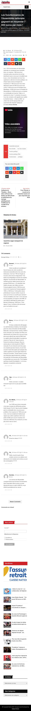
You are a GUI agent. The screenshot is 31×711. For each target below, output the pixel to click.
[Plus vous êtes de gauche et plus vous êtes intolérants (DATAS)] (7, 641)
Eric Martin (12, 399)
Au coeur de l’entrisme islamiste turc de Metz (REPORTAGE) (18, 665)
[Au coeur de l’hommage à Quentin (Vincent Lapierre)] (7, 616)
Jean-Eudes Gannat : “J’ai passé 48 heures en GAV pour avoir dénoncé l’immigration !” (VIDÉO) (19, 598)
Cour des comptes (21, 148)
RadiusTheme (15, 709)
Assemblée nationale (14, 146)
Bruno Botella (12, 148)
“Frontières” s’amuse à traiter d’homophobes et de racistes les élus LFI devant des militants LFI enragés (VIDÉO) (19, 648)
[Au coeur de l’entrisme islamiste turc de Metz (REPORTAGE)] (7, 666)
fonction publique (13, 151)
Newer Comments (15, 501)
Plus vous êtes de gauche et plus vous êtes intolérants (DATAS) (19, 640)
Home (3, 28)
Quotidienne (8, 537)
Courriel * (6, 528)
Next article (26, 188)
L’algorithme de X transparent (13, 240)
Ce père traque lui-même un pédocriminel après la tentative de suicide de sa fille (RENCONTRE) (19, 623)
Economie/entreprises (12, 28)
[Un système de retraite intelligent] (15, 573)
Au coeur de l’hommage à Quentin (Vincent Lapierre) (19, 615)
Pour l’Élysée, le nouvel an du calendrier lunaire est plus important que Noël (23, 194)
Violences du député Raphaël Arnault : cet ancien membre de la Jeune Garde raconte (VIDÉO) (18, 632)
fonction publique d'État (14, 154)
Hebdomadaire (9, 539)
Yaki (10, 377)
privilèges (20, 156)
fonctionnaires (12, 156)
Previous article (6, 188)
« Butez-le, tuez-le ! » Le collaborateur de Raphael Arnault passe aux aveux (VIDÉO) (19, 590)
